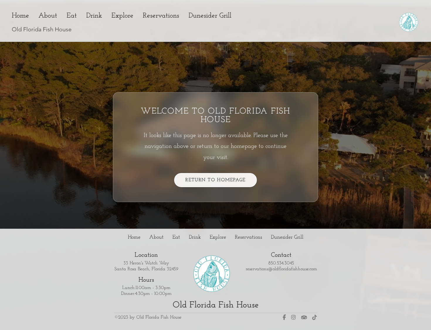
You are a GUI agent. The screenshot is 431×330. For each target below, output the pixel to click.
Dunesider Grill (210, 15)
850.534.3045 (281, 263)
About (47, 15)
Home (20, 15)
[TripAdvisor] (304, 317)
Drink (94, 15)
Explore (122, 15)
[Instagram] (293, 317)
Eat (72, 15)
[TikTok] (314, 317)
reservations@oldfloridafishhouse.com (281, 268)
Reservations (161, 15)
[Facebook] (284, 317)
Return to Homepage (215, 180)
